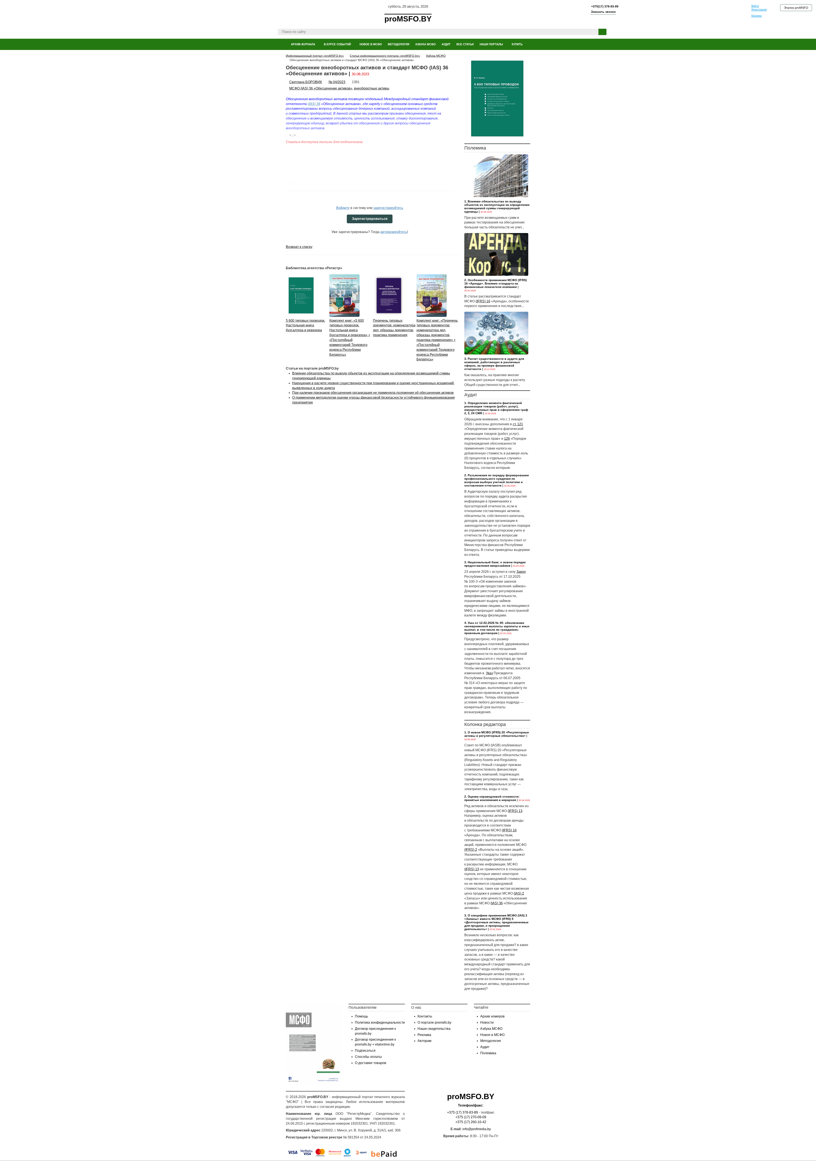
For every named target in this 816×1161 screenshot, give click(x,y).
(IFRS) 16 (483, 301)
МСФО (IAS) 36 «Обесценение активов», (321, 88)
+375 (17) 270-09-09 (470, 1117)
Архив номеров (492, 1016)
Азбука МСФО (491, 1028)
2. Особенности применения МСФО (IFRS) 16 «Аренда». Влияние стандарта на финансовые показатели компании (495, 283)
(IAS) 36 (496, 903)
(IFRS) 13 (515, 811)
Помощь (361, 1016)
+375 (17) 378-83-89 (462, 1112)
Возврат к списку (299, 247)
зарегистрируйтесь (388, 208)
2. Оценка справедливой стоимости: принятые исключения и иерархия (492, 798)
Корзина (756, 15)
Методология (490, 1041)
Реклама (424, 1035)
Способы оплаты (368, 1057)
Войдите (343, 208)
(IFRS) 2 (470, 849)
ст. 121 (518, 424)
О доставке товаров (370, 1063)
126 (507, 438)
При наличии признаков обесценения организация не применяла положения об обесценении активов (373, 392)
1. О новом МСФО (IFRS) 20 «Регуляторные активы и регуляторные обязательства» (496, 734)
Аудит (484, 1047)
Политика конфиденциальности (380, 1022)
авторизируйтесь (393, 232)
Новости (487, 1022)
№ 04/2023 (337, 82)
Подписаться (365, 1050)
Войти (755, 5)
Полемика (488, 1053)
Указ (489, 673)
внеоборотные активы (371, 88)
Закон (521, 571)
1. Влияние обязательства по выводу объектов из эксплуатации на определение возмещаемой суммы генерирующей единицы (497, 206)
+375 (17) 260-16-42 (470, 1122)
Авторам (424, 1041)
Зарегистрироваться (369, 219)
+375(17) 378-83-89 (604, 6)
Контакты (425, 1016)
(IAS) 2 (519, 893)
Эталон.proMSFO (796, 7)
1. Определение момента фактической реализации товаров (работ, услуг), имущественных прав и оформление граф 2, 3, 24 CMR (496, 408)
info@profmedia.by (476, 1129)
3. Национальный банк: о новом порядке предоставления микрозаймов (495, 564)
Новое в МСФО (492, 1035)
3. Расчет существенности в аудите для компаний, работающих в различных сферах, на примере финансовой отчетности (494, 364)
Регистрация (759, 9)
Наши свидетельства (434, 1028)
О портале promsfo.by (434, 1022)
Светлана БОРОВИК (305, 82)
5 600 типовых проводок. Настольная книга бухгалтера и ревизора (305, 325)
